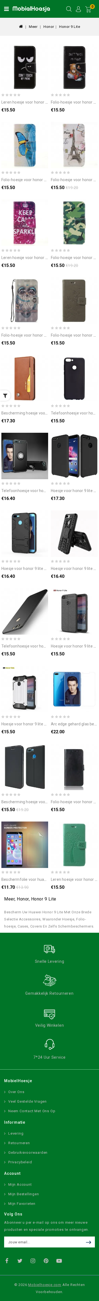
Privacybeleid (20, 1162)
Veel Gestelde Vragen (27, 1101)
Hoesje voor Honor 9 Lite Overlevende (33, 724)
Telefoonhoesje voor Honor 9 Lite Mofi (34, 646)
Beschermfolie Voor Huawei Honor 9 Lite (36, 879)
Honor (48, 27)
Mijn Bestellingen (23, 1194)
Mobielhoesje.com (44, 1285)
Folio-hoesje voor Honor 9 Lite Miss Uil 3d (36, 335)
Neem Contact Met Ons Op (31, 1111)
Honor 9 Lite (69, 27)
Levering (15, 1133)
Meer (33, 27)
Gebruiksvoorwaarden (28, 1152)
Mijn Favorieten (21, 1204)
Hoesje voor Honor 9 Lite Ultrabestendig (35, 568)
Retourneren (19, 1143)
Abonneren (89, 1242)
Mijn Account (20, 1184)
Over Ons (16, 1092)
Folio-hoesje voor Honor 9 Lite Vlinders (34, 180)
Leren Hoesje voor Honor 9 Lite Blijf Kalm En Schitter (46, 257)
